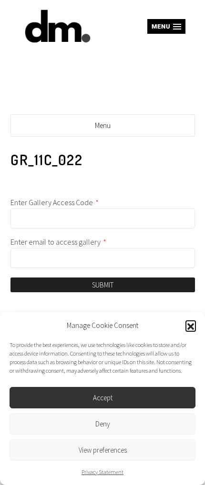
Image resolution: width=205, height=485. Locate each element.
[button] (190, 325)
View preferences (103, 450)
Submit (102, 284)
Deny (102, 423)
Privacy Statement (102, 471)
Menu (103, 125)
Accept (103, 397)
